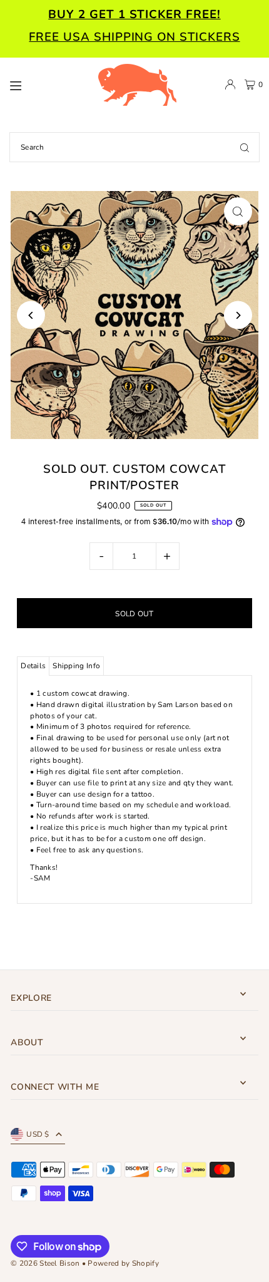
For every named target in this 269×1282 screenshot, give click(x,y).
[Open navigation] (47, 84)
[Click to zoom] (238, 211)
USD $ (37, 1134)
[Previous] (31, 315)
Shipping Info (76, 666)
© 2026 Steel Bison (45, 1263)
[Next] (238, 315)
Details (33, 666)
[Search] (245, 147)
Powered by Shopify (123, 1263)
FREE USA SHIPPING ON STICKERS (134, 37)
